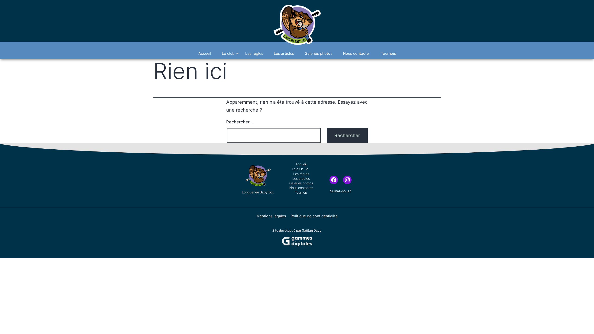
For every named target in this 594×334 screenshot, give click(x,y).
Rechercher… (239, 121)
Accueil (204, 53)
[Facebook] (333, 180)
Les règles (254, 53)
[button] (301, 169)
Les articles (284, 53)
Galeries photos (318, 53)
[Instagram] (347, 180)
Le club (228, 53)
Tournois (388, 53)
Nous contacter (356, 53)
